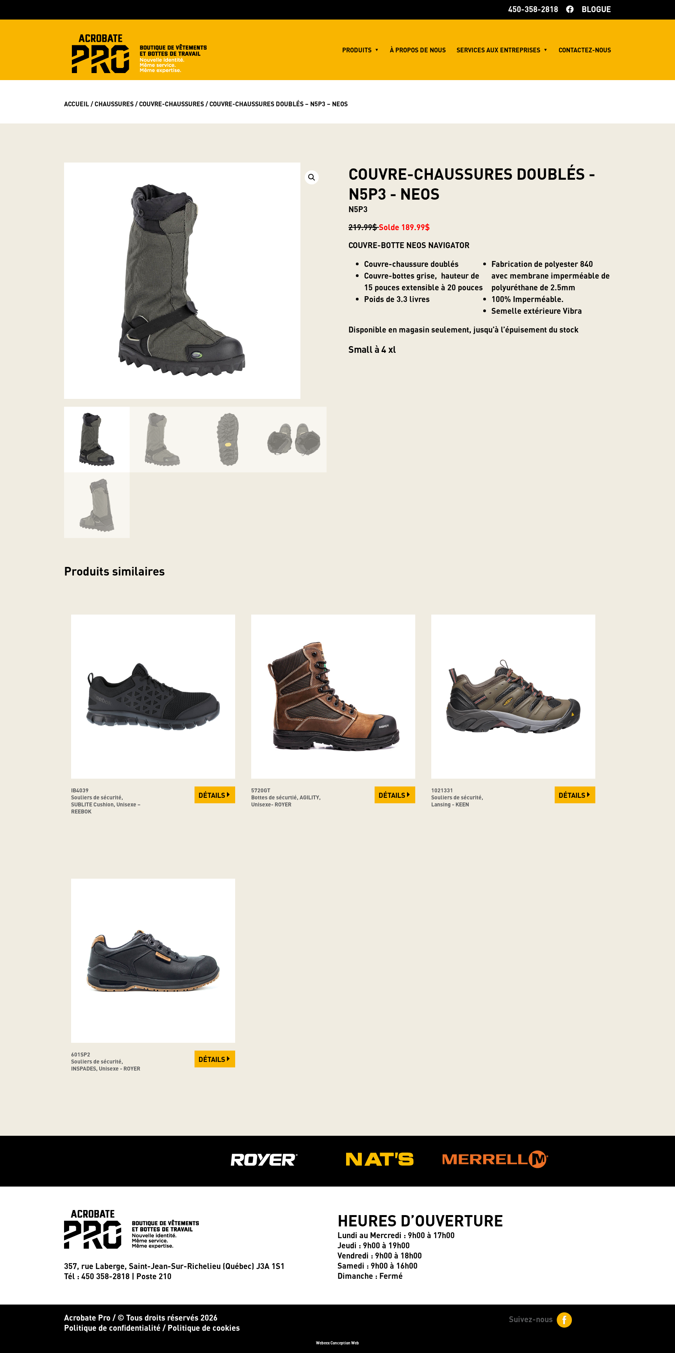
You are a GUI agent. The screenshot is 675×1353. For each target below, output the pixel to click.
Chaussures (114, 104)
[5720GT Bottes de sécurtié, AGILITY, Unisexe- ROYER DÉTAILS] (333, 775)
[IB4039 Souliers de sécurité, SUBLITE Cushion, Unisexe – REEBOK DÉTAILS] (153, 775)
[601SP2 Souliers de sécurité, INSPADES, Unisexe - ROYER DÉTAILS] (153, 1040)
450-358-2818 (533, 9)
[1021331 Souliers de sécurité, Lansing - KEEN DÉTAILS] (513, 775)
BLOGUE (596, 9)
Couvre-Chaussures (171, 104)
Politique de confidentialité (112, 1328)
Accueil (76, 104)
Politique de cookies (204, 1328)
